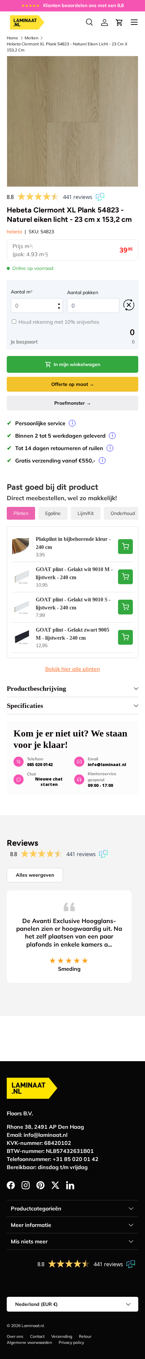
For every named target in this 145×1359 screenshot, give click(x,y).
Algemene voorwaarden (29, 1342)
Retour (85, 1336)
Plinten (20, 513)
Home (12, 37)
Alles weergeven (35, 875)
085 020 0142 (40, 764)
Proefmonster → (72, 403)
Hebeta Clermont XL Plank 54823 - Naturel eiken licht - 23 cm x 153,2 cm (67, 46)
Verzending (61, 1336)
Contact (37, 1336)
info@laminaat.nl (107, 764)
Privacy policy (71, 1342)
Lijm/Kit (86, 513)
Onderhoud (123, 513)
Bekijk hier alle (72, 669)
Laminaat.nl (33, 1325)
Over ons (15, 1336)
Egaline (53, 513)
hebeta (14, 232)
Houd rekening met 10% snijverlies (59, 322)
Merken (31, 37)
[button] (119, 22)
